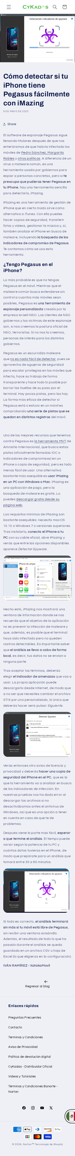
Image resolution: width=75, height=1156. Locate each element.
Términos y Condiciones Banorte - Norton (33, 1089)
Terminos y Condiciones (25, 1037)
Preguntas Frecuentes (24, 1017)
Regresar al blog (37, 986)
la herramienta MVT (50, 441)
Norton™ (28, 1144)
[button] (9, 7)
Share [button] (12, 124)
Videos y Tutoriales (22, 1076)
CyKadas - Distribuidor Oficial (30, 1066)
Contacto (15, 1027)
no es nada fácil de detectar (33, 359)
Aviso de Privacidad (23, 1046)
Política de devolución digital (29, 1056)
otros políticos (29, 158)
